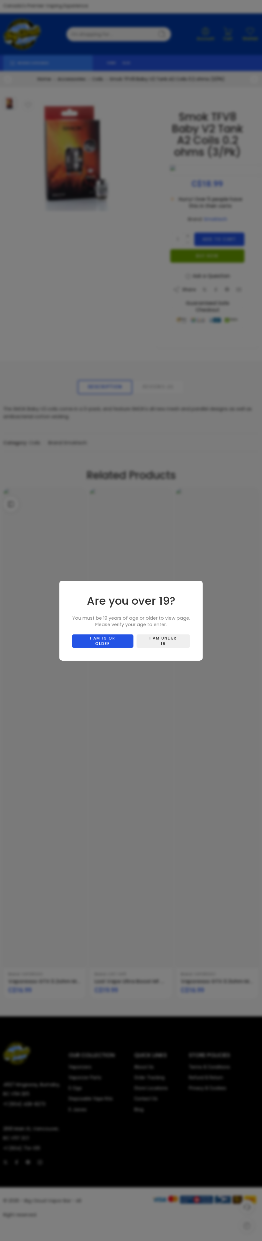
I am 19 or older (102, 640)
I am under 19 (163, 640)
